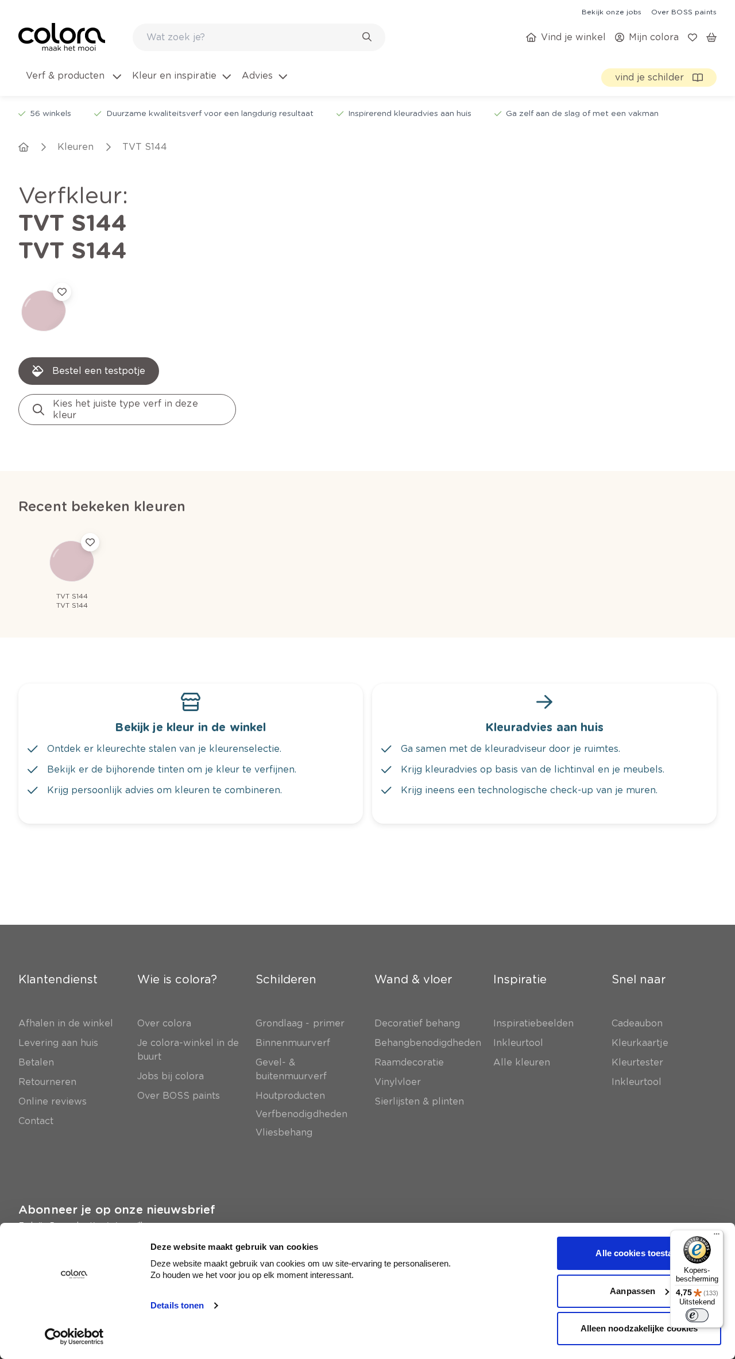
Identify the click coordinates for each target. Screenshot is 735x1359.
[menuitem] (72, 83)
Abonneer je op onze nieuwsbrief (116, 1210)
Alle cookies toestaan (638, 1253)
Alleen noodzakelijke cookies (639, 1328)
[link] (611, 11)
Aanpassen (632, 1291)
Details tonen (177, 1305)
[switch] (697, 1315)
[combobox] (259, 37)
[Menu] (717, 1237)
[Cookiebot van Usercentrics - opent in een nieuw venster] (74, 1336)
